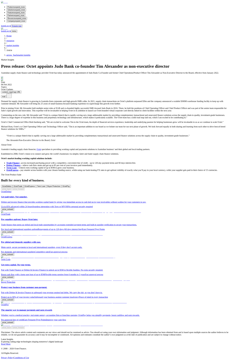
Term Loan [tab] (41, 186)
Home (9, 36)
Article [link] (9, 50)
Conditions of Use (21, 358)
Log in (6, 26)
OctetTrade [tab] (18, 186)
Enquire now (16, 26)
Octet (39, 149)
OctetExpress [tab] (29, 186)
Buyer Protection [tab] (53, 186)
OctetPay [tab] (66, 186)
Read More (6, 344)
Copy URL (11, 92)
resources (10, 41)
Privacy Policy (7, 358)
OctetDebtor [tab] (6, 186)
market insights (12, 45)
